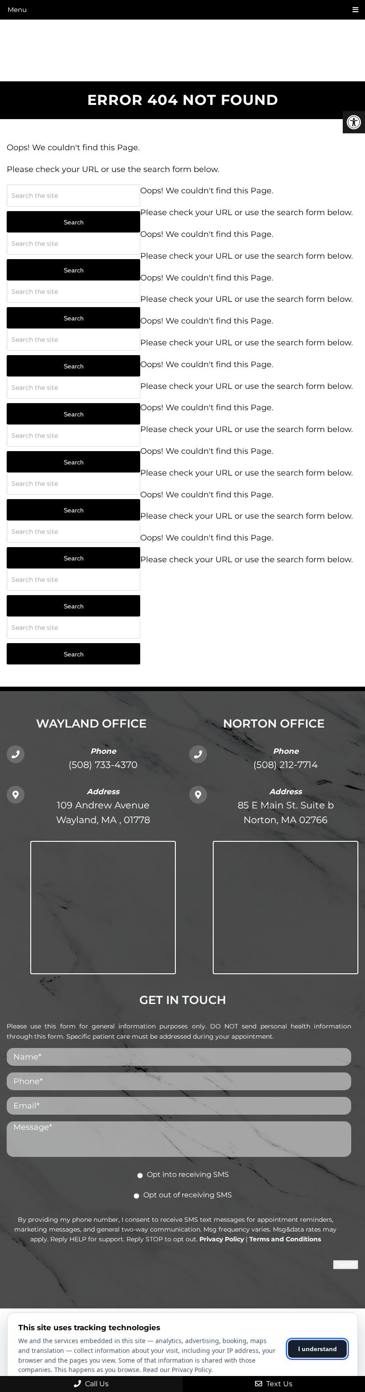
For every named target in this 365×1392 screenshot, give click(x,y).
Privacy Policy (221, 1239)
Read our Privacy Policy (177, 1369)
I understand (317, 1348)
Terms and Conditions (285, 1239)
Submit (346, 1264)
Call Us (96, 1384)
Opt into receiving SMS (188, 1174)
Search (74, 222)
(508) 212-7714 (285, 764)
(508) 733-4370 (103, 764)
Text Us (278, 1384)
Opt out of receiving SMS (187, 1195)
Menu (17, 9)
